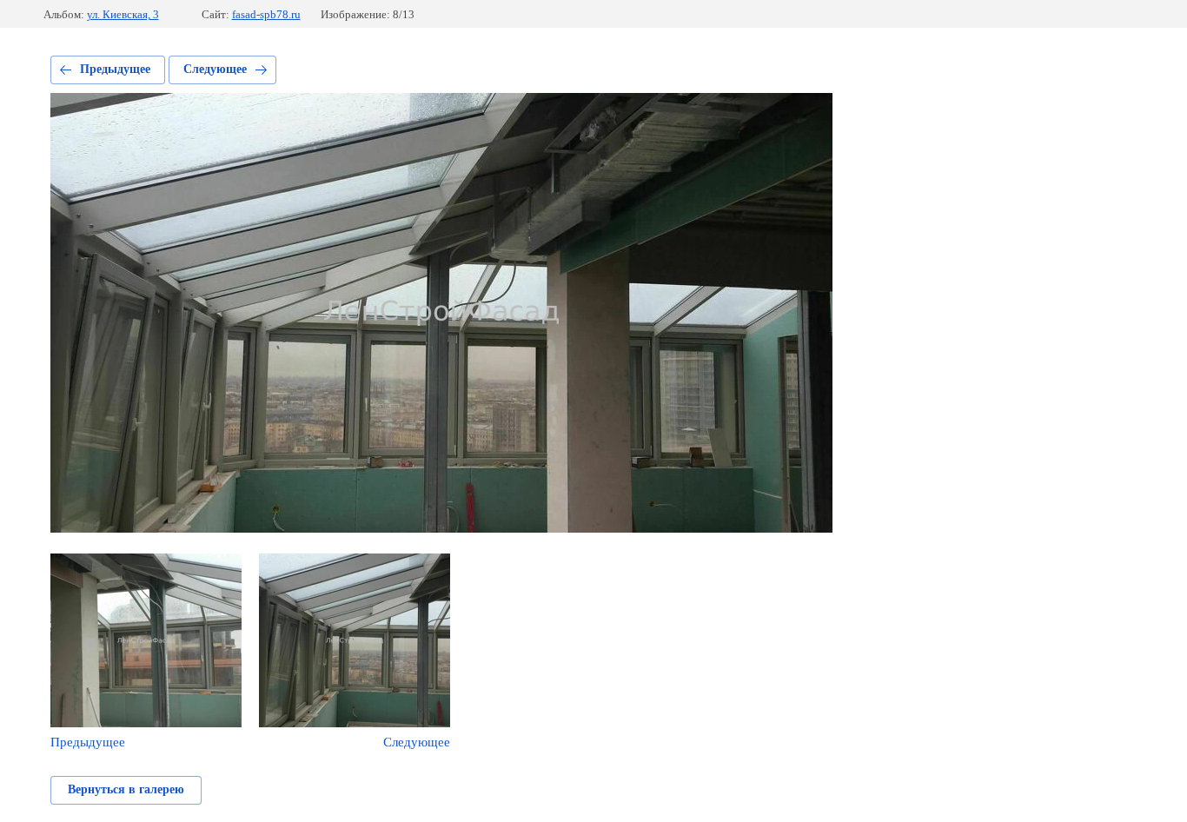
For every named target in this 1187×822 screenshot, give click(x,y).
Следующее (215, 69)
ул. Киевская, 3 (123, 14)
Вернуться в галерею (126, 789)
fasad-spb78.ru (266, 14)
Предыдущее (115, 69)
